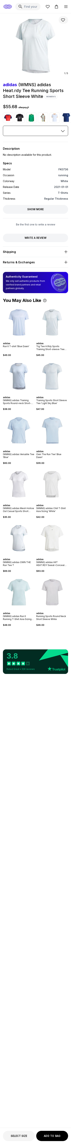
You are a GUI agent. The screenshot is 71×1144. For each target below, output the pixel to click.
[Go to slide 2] (18, 340)
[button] (45, 300)
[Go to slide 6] (22, 394)
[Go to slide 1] (16, 340)
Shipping (9, 252)
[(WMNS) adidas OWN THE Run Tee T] (19, 538)
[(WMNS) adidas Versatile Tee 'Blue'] (19, 430)
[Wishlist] (47, 6)
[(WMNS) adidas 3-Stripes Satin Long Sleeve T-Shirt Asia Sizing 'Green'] (31, 118)
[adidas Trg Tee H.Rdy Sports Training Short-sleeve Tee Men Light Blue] (52, 322)
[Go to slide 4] (19, 394)
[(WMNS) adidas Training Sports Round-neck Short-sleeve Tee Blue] (19, 376)
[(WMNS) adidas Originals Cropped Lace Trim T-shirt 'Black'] (20, 118)
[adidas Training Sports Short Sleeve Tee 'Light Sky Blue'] (52, 376)
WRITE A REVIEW (35, 237)
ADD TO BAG (52, 1135)
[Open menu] (66, 6)
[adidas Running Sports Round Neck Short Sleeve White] (52, 592)
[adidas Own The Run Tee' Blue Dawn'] (52, 430)
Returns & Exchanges (19, 262)
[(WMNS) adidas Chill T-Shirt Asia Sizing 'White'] (52, 484)
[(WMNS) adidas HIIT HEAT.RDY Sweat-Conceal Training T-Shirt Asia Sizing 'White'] (52, 538)
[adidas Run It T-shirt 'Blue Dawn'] (19, 322)
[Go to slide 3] (19, 340)
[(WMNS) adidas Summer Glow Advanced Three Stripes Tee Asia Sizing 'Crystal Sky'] (55, 118)
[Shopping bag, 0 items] (56, 6)
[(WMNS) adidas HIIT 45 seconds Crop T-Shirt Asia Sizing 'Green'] (43, 118)
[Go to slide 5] (54, 340)
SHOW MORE (35, 209)
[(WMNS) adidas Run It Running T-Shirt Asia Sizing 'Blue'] (19, 592)
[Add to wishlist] (63, 20)
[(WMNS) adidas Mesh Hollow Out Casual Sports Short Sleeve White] (19, 484)
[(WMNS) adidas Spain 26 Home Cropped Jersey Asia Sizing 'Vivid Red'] (8, 118)
